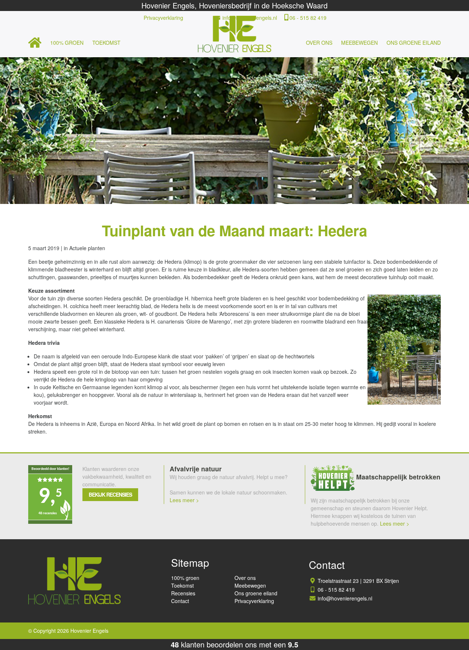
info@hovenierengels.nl (249, 17)
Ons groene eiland (414, 42)
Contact (180, 601)
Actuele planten (87, 248)
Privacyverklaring (163, 17)
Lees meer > (184, 500)
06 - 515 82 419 (307, 17)
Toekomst (106, 42)
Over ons (319, 42)
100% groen (67, 42)
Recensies (183, 593)
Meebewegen (359, 42)
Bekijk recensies (110, 494)
